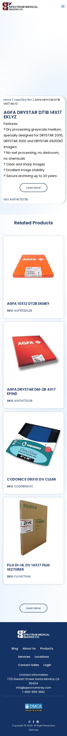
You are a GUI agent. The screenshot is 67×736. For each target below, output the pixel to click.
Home (7, 100)
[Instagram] (29, 722)
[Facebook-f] (33, 722)
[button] (63, 6)
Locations (42, 657)
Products (46, 648)
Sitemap (33, 730)
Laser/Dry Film (23, 100)
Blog (15, 648)
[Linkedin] (37, 722)
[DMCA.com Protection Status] (34, 711)
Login (47, 665)
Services (24, 657)
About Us (29, 648)
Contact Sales (28, 665)
